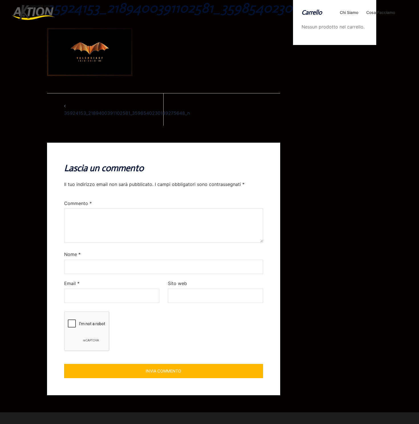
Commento (78, 203)
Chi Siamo (349, 12)
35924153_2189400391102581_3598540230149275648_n (127, 113)
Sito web (177, 283)
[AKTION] (33, 12)
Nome (72, 254)
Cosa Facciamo (380, 12)
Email (72, 283)
